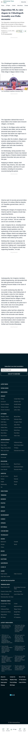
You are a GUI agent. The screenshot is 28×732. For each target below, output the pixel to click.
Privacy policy (4, 679)
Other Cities (17, 435)
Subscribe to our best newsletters (14, 366)
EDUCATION (4, 461)
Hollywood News (18, 442)
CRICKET (3, 396)
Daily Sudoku (4, 573)
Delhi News (3, 422)
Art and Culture (4, 476)
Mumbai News (4, 430)
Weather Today (13, 679)
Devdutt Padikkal (5, 404)
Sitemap (3, 685)
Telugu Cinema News (6, 447)
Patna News (4, 433)
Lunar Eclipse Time (18, 594)
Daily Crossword (18, 573)
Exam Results (4, 469)
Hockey (2, 544)
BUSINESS (3, 499)
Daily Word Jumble (5, 576)
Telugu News (4, 614)
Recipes (16, 481)
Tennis (15, 544)
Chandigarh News (5, 419)
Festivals (16, 479)
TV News (16, 447)
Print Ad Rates (13, 682)
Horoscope (3, 457)
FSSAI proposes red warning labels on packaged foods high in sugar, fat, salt (20, 648)
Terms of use (22, 677)
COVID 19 (3, 567)
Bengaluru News (5, 416)
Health (2, 481)
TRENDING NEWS (5, 584)
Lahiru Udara (17, 409)
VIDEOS (3, 507)
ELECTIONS (4, 559)
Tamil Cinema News (18, 445)
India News (20, 5)
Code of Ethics (22, 682)
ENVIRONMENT (5, 515)
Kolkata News (4, 427)
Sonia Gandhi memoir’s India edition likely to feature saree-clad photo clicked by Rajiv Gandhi (7, 649)
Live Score (3, 401)
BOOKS (3, 551)
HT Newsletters (22, 679)
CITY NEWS (4, 413)
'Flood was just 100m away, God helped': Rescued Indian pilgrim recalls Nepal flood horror (20, 658)
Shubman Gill (17, 401)
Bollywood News (5, 442)
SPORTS (3, 539)
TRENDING (3, 495)
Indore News (4, 424)
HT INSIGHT (4, 555)
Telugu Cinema (17, 609)
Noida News (17, 430)
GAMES (3, 571)
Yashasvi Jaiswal (4, 407)
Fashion (2, 479)
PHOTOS (3, 503)
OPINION (3, 523)
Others (2, 547)
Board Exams (17, 464)
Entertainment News (6, 611)
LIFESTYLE (3, 473)
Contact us (12, 677)
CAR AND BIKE (4, 531)
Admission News (5, 464)
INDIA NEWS (4, 392)
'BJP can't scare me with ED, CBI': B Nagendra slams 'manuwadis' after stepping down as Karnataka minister (19, 638)
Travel (15, 484)
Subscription (4, 682)
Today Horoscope (5, 594)
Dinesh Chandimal (5, 409)
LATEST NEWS (4, 384)
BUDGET (3, 511)
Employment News (18, 466)
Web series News (5, 450)
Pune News (16, 433)
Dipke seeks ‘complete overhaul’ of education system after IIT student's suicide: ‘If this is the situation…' (7, 659)
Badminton (3, 541)
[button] (2, 2)
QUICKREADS (4, 563)
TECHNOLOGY (4, 535)
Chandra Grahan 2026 (6, 591)
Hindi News (17, 614)
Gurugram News (18, 422)
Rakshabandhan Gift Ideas (7, 597)
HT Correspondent (7, 34)
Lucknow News (17, 427)
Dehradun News (18, 419)
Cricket (13, 5)
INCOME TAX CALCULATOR (8, 580)
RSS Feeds (12, 685)
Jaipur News (17, 424)
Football (16, 541)
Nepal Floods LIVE (5, 587)
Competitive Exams (5, 466)
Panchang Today (18, 591)
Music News (4, 445)
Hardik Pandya (17, 404)
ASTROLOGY (4, 454)
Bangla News (17, 611)
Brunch (16, 476)
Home (2, 5)
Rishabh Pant (17, 407)
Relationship (4, 484)
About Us (3, 677)
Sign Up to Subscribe (14, 374)
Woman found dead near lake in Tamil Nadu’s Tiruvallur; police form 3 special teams (7, 668)
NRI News (3, 617)
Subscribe (23, 2)
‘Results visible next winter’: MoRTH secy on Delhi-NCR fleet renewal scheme (20, 667)
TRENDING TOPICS (5, 601)
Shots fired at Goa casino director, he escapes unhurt (6, 626)
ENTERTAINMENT (5, 439)
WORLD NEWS (4, 388)
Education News (18, 469)
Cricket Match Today (19, 399)
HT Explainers (17, 617)
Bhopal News (17, 416)
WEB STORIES (4, 491)
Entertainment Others (19, 450)
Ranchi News (4, 435)
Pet (1, 487)
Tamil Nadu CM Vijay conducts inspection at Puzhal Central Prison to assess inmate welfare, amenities (20, 628)
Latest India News (7, 622)
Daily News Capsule (6, 370)
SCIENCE (3, 519)
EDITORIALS (4, 527)
